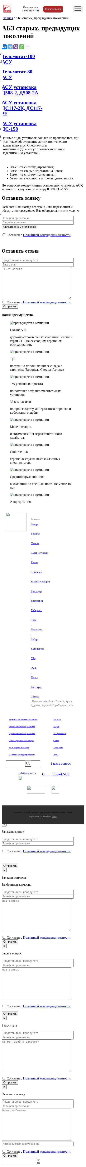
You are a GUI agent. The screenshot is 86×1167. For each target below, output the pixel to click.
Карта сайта (58, 747)
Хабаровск (36, 610)
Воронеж (35, 533)
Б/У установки (59, 733)
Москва (35, 543)
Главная (7, 18)
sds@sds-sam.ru (27, 773)
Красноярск (37, 600)
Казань (34, 562)
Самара (34, 524)
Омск (34, 667)
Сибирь (34, 639)
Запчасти (57, 719)
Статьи (56, 740)
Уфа (33, 658)
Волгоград (36, 687)
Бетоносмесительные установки (22, 726)
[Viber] (15, 46)
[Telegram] (10, 46)
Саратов (35, 696)
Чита (33, 620)
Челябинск (36, 572)
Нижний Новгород (40, 581)
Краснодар (36, 591)
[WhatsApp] (21, 46)
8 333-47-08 (30, 10)
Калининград (37, 648)
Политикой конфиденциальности (47, 235)
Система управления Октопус (21, 740)
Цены (55, 755)
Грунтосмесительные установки (22, 733)
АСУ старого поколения (19, 747)
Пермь (34, 677)
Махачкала (36, 629)
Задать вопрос (61, 763)
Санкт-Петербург (39, 552)
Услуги (56, 726)
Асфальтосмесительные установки (23, 719)
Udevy (54, 816)
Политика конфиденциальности (22, 755)
